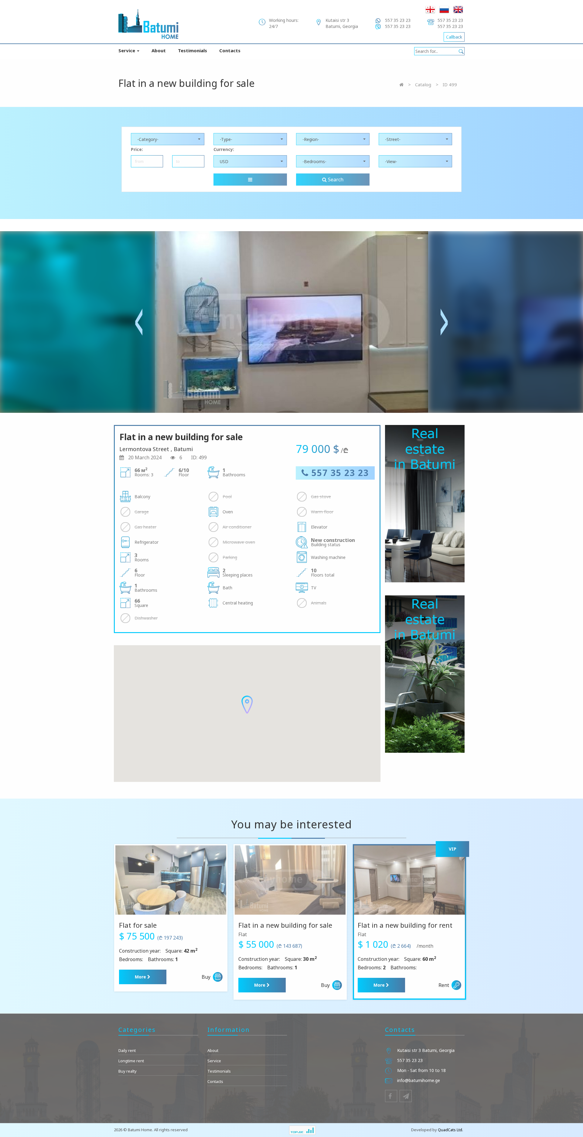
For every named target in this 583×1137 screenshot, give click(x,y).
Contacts (229, 50)
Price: (137, 149)
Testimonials (192, 50)
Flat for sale (138, 925)
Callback (454, 37)
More (141, 977)
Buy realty (127, 1071)
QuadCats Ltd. (450, 1129)
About (159, 50)
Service (127, 50)
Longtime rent (131, 1060)
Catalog (423, 84)
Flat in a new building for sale (285, 925)
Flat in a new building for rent (405, 925)
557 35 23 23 (339, 472)
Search (335, 179)
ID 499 (450, 84)
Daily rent (127, 1050)
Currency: (223, 149)
